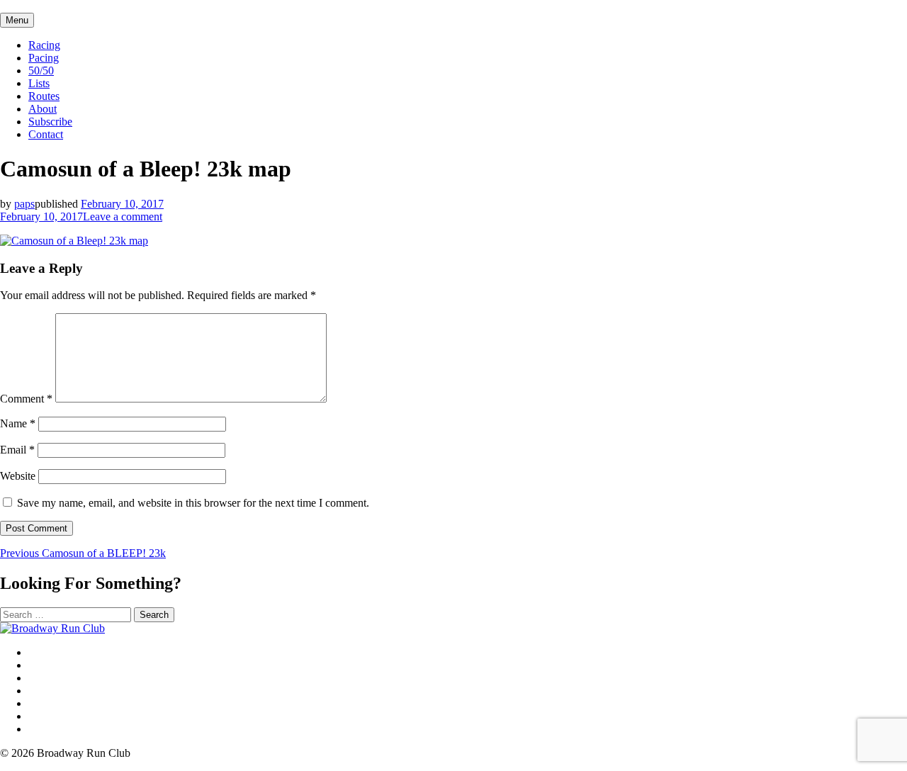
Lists (39, 83)
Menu (17, 20)
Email (17, 450)
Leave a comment (122, 216)
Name (17, 423)
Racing (44, 45)
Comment (26, 399)
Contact (45, 134)
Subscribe (50, 122)
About (42, 109)
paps (24, 204)
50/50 (41, 70)
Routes (44, 96)
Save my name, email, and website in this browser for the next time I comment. (193, 503)
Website (17, 476)
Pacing (43, 58)
